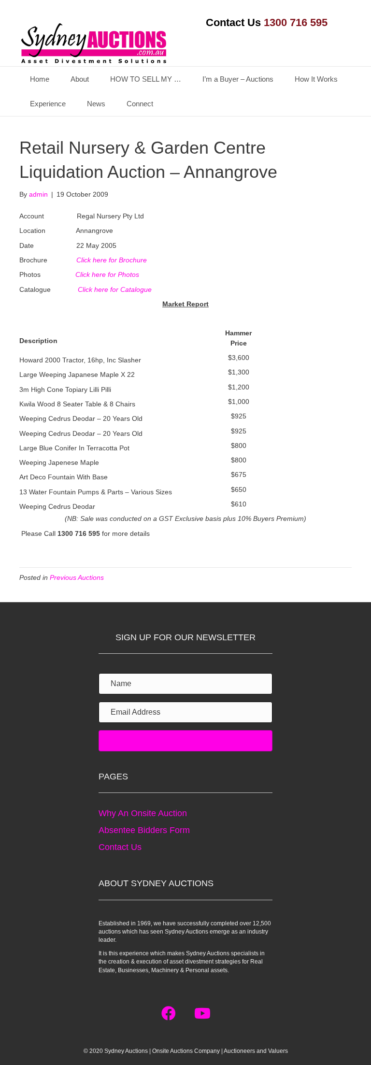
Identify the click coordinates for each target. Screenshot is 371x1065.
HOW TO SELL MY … (145, 79)
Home (39, 79)
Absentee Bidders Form (144, 830)
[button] (168, 1013)
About (80, 79)
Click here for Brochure (111, 260)
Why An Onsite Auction (143, 813)
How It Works (316, 79)
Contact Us (120, 847)
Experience (48, 104)
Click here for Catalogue (115, 289)
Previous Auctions (77, 577)
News (96, 104)
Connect (140, 104)
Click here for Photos (107, 274)
